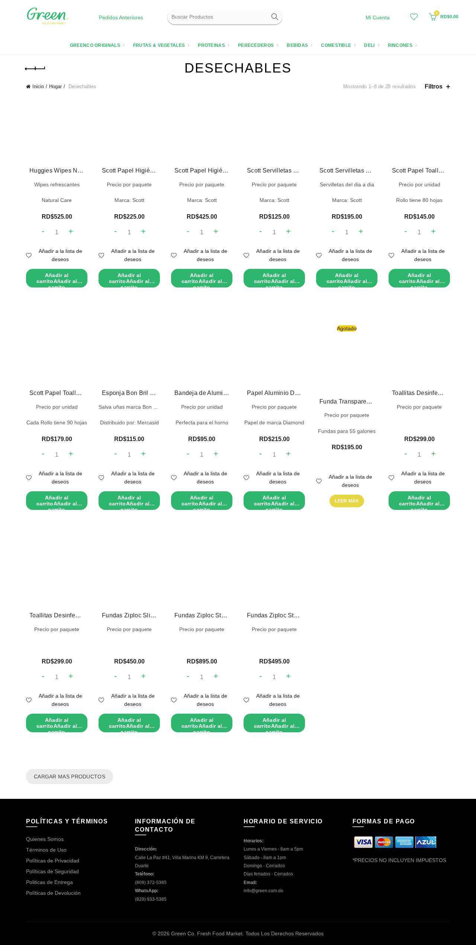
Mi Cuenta (378, 17)
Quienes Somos (45, 839)
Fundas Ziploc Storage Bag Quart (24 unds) (201, 615)
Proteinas (211, 45)
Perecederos (256, 45)
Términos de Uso (46, 850)
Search (274, 16)
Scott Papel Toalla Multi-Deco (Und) (419, 170)
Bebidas (297, 45)
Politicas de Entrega (49, 882)
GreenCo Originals (95, 45)
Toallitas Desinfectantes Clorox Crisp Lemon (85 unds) (56, 615)
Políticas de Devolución (53, 893)
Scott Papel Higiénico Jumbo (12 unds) (201, 170)
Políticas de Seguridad (52, 871)
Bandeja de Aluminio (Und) (201, 393)
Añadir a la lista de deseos (60, 255)
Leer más (346, 501)
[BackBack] (35, 68)
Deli (369, 45)
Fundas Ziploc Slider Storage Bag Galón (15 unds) (129, 615)
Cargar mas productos (69, 777)
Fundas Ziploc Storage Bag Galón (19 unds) (274, 615)
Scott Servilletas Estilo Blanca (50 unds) (274, 170)
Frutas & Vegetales (159, 45)
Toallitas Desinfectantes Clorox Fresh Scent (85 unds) (419, 393)
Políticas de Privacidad (52, 861)
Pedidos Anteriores (121, 17)
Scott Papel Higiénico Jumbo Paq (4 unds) (129, 170)
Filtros (434, 86)
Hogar (55, 86)
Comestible (336, 45)
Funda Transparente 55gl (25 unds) (346, 401)
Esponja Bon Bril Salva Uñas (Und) (129, 393)
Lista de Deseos (413, 16)
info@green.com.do (263, 890)
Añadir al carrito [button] (56, 279)
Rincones (400, 45)
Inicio (38, 86)
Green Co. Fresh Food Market (206, 933)
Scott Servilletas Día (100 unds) (346, 170)
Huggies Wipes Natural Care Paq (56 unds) (56, 170)
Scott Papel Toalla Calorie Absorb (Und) (56, 393)
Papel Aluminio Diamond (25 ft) (274, 393)
